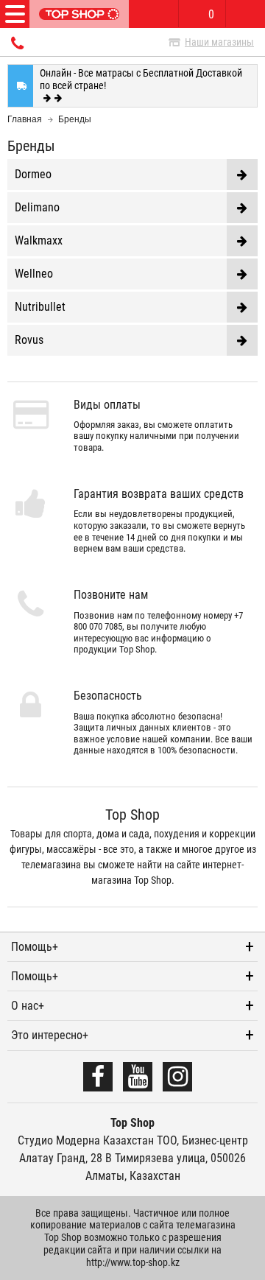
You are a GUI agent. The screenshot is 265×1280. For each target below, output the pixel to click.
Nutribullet (40, 307)
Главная (24, 119)
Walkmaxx (39, 240)
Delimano (37, 207)
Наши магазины (219, 42)
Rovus (29, 340)
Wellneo (34, 274)
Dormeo (33, 174)
